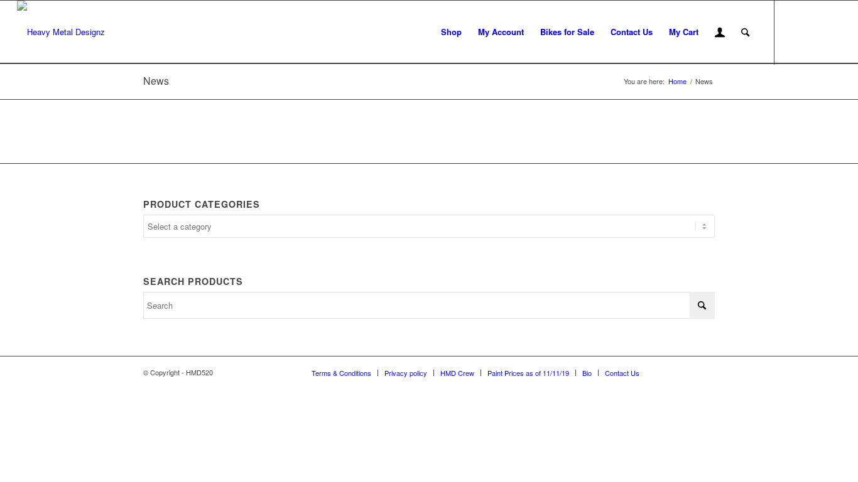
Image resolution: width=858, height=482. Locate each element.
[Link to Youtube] (831, 31)
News (156, 80)
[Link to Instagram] (812, 31)
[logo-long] (61, 32)
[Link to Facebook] (794, 31)
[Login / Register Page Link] (720, 33)
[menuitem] (451, 32)
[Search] (745, 32)
